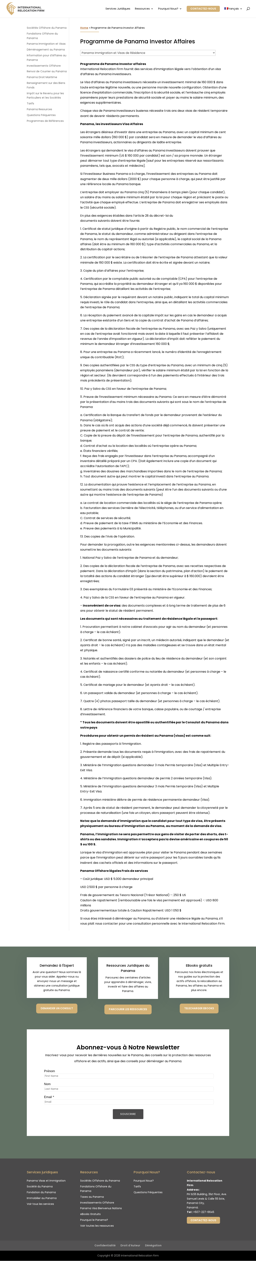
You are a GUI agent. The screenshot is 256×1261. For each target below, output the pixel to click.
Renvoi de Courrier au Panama (47, 71)
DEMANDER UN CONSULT (57, 1008)
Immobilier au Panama (42, 1198)
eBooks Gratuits (90, 1214)
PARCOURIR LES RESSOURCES (128, 1009)
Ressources (142, 9)
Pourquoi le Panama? (94, 1220)
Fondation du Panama (41, 1192)
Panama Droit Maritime (42, 77)
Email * (49, 1097)
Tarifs (30, 103)
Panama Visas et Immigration (46, 1181)
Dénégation (153, 1245)
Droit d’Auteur (130, 1245)
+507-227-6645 (203, 1212)
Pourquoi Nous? (168, 9)
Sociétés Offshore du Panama (47, 28)
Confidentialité (105, 1245)
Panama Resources (39, 109)
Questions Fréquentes (41, 115)
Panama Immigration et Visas (46, 44)
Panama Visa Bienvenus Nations (101, 1208)
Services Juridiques (118, 9)
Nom (47, 1084)
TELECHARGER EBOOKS (199, 1008)
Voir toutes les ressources (97, 1226)
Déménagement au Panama (46, 49)
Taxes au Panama (92, 1197)
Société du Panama (40, 1186)
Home (84, 28)
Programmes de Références (45, 121)
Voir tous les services (40, 1204)
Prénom (49, 1071)
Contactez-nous (203, 9)
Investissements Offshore (44, 66)
